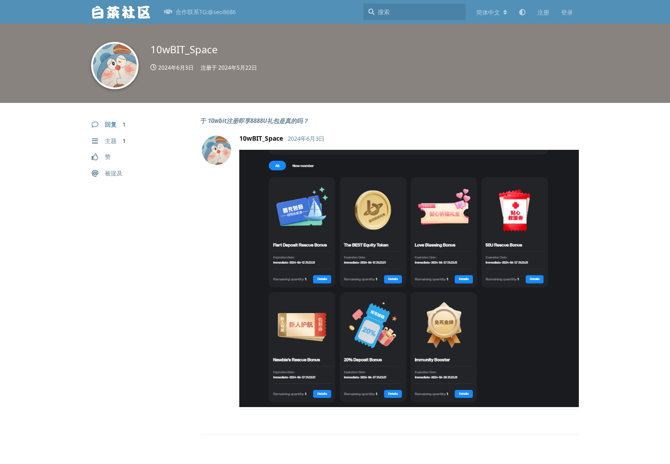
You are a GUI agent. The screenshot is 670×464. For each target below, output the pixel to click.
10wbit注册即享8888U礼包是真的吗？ (258, 121)
